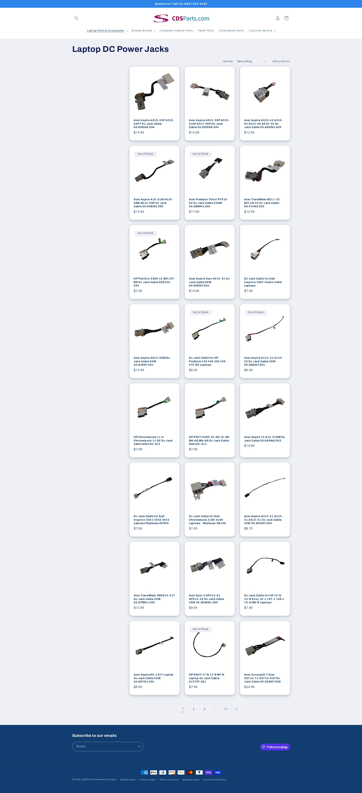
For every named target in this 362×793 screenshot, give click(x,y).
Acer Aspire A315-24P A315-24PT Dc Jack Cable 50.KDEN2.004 (154, 124)
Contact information (215, 780)
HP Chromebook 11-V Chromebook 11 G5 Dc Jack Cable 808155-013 (153, 441)
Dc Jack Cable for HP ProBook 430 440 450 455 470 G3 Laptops (207, 361)
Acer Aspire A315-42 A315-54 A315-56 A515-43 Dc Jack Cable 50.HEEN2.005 (263, 124)
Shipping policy (191, 780)
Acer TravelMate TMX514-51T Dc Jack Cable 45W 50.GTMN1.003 (154, 599)
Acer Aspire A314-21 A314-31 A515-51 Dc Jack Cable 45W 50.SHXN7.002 (263, 520)
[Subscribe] (138, 746)
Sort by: (228, 61)
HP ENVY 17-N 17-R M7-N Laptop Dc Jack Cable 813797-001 (206, 678)
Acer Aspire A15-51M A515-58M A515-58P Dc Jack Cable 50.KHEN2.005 (153, 203)
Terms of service (169, 780)
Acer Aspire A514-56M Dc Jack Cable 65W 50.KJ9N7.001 (152, 361)
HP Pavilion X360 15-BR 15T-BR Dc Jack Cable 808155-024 (154, 282)
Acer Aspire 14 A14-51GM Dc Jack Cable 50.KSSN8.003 (264, 439)
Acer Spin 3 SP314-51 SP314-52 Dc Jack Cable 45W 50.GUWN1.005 (206, 599)
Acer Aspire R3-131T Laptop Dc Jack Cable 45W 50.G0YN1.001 (153, 678)
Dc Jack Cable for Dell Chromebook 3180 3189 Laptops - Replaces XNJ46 (207, 520)
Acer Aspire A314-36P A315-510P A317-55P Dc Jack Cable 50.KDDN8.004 (209, 124)
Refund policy (128, 780)
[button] (76, 18)
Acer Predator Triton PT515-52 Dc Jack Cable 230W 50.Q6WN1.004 (208, 203)
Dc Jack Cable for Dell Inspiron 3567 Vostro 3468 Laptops (263, 282)
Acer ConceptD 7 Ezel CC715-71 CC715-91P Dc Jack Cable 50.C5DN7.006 (262, 678)
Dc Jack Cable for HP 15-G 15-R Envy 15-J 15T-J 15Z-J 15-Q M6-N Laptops (264, 599)
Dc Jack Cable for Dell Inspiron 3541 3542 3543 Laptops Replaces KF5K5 (151, 520)
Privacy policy (148, 780)
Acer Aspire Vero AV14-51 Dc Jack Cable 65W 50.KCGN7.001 (209, 282)
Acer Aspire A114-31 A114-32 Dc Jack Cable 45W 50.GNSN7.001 (263, 361)
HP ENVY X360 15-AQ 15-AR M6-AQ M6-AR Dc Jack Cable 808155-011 (209, 441)
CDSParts (87, 779)
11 (225, 709)
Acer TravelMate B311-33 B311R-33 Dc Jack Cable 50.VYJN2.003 (262, 203)
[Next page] (236, 709)
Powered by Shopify (105, 779)
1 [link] (183, 709)
